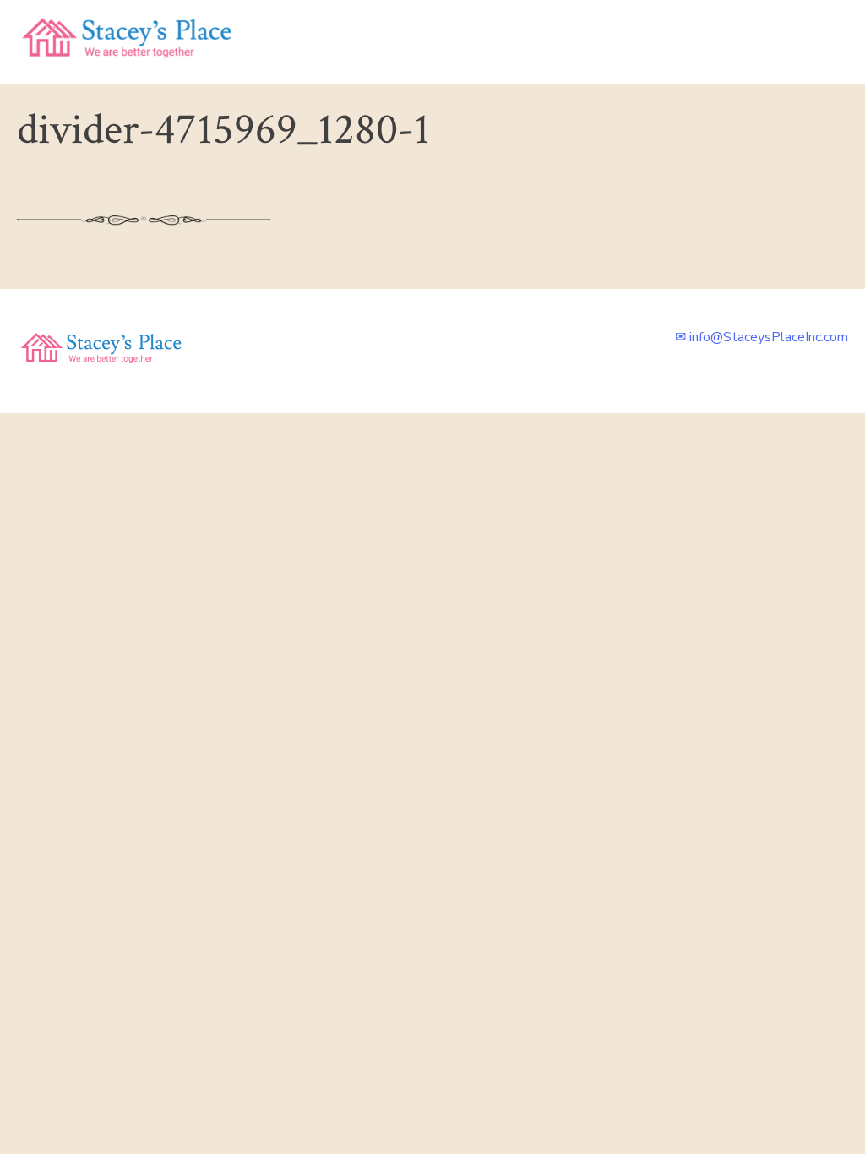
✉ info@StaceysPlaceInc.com (761, 337)
